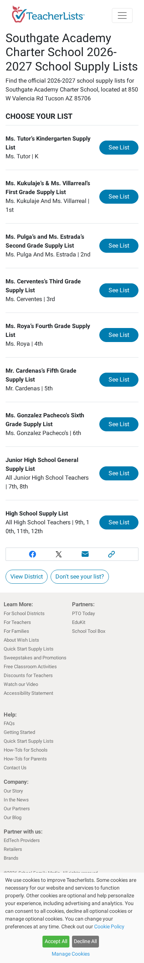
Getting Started (19, 732)
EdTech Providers (22, 840)
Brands (11, 858)
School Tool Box (88, 631)
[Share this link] (112, 554)
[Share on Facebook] (32, 554)
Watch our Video (21, 684)
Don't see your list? (79, 576)
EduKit (78, 622)
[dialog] (72, 918)
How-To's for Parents (25, 759)
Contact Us (15, 767)
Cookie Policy (109, 926)
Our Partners (17, 808)
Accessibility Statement (28, 693)
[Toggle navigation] (122, 15)
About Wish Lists (21, 640)
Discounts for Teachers (28, 675)
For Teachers (17, 622)
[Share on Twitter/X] (58, 554)
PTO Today (83, 613)
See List (123, 147)
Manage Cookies (71, 954)
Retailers (13, 849)
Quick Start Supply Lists (29, 649)
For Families (16, 631)
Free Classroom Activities (30, 666)
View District (26, 576)
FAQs (9, 723)
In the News (16, 799)
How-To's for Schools (26, 750)
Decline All (85, 941)
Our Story (13, 791)
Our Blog (12, 817)
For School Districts (24, 613)
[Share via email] (85, 554)
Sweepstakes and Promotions (35, 657)
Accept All (56, 941)
